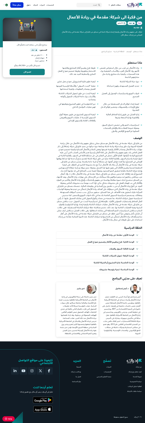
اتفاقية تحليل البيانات (135, 386)
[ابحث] (99, 5)
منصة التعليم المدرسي (104, 376)
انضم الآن (27, 72)
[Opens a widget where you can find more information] (8, 419)
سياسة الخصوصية (136, 381)
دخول (29, 5)
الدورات (42, 5)
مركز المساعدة (76, 381)
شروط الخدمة (137, 376)
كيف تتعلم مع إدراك (135, 371)
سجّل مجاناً (17, 5)
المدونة (78, 367)
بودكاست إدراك (76, 371)
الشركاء (35, 5)
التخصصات (50, 5)
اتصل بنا (78, 376)
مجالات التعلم (116, 5)
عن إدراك (139, 367)
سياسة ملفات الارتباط (134, 391)
